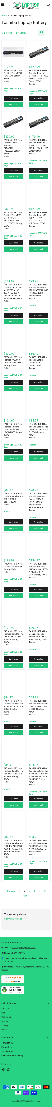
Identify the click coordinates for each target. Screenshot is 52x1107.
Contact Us (6, 1017)
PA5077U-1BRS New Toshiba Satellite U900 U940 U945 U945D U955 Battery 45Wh (13, 429)
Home (4, 16)
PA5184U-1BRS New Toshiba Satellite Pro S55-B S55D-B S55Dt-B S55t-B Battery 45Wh (13, 706)
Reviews (4, 1030)
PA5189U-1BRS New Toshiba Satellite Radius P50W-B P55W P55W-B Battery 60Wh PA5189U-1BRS (38, 500)
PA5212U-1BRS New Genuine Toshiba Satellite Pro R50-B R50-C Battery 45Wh (38, 635)
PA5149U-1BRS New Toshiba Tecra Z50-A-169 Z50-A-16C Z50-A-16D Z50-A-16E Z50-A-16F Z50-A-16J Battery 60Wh (13, 292)
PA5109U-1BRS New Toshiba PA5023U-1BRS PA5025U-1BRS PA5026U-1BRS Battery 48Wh (38, 290)
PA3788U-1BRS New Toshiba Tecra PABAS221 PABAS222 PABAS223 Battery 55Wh (13, 147)
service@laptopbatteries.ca (23, 948)
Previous (11, 891)
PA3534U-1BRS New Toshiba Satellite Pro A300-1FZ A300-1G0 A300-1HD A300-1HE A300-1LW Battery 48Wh (13, 847)
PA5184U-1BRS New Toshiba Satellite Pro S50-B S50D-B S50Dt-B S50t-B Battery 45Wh (38, 706)
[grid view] (41, 33)
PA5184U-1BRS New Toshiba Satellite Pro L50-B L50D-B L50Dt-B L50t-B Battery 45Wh (38, 429)
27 (45, 891)
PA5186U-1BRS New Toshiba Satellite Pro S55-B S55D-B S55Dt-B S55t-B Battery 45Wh (13, 636)
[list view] (48, 33)
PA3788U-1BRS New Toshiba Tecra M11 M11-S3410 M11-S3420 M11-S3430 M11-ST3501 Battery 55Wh (13, 219)
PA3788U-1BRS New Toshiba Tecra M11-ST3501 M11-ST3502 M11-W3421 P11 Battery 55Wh (38, 76)
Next (25, 896)
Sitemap (4, 1025)
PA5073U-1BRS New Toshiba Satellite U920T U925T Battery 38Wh (38, 361)
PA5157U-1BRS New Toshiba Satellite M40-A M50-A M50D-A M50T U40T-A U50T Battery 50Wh (38, 569)
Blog (3, 1013)
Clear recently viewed (13, 919)
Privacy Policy (7, 1047)
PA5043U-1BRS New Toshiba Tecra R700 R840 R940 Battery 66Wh (13, 74)
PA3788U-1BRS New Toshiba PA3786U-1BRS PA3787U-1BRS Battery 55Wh (13, 361)
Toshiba (7, 81)
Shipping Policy (7, 1051)
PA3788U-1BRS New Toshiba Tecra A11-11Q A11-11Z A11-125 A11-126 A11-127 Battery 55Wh (38, 145)
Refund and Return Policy (12, 1055)
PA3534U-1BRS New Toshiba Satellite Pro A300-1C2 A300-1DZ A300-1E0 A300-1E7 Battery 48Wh (38, 846)
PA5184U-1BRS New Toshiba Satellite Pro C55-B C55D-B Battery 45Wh (13, 497)
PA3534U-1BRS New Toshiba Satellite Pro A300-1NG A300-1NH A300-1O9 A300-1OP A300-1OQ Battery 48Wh (38, 775)
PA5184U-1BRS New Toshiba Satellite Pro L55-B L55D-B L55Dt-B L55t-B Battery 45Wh (13, 774)
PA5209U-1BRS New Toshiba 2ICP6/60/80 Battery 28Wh (13, 566)
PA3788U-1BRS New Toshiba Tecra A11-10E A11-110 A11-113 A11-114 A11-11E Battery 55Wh (38, 218)
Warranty (5, 1021)
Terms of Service (8, 1043)
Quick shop (13, 98)
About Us (5, 1008)
